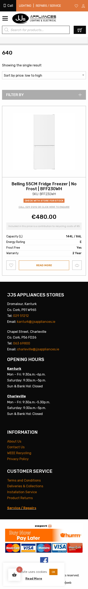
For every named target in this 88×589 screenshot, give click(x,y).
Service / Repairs (21, 508)
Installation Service (22, 492)
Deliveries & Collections (25, 486)
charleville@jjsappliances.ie (38, 349)
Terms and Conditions (24, 480)
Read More (33, 578)
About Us (14, 441)
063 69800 (21, 343)
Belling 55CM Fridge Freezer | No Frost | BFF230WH (44, 186)
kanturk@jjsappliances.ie (36, 322)
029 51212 (21, 316)
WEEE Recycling (19, 453)
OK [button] (53, 571)
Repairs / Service (48, 6)
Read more (44, 265)
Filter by (15, 95)
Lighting (25, 6)
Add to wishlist (11, 265)
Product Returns (20, 498)
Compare (77, 265)
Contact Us (16, 447)
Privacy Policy (18, 459)
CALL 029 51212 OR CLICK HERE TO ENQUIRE (44, 207)
